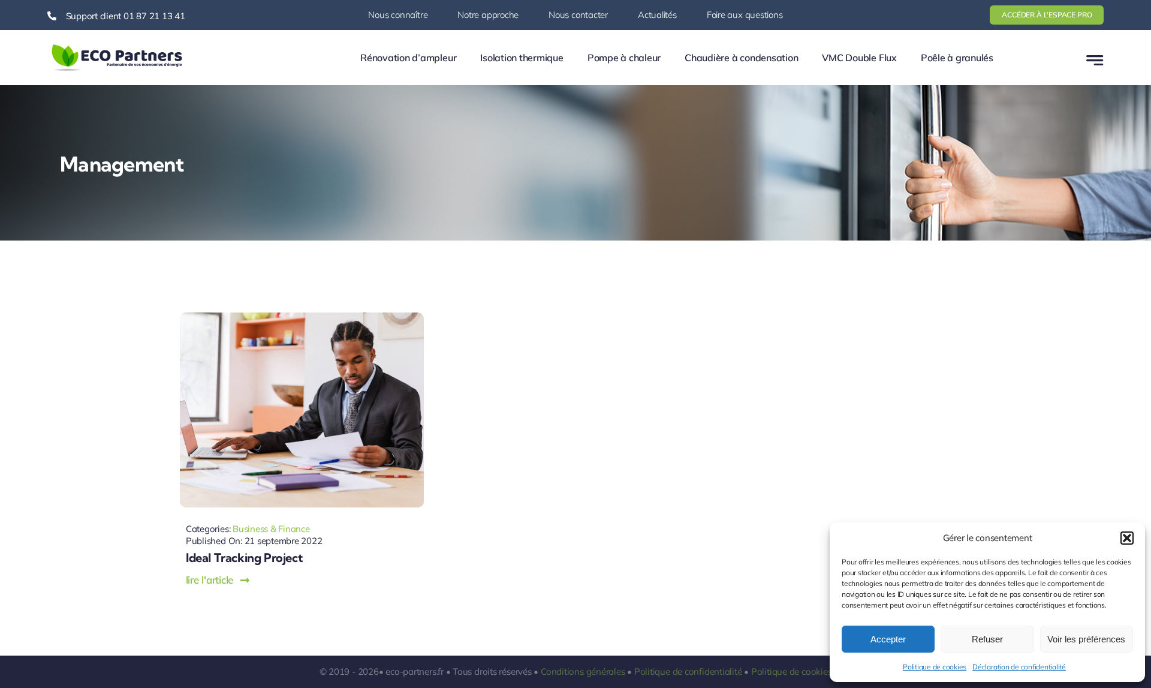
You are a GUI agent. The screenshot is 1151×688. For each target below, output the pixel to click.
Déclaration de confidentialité (1019, 666)
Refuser (987, 639)
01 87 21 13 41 (154, 16)
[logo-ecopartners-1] (117, 47)
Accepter (888, 639)
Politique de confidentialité (688, 671)
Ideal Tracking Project (244, 557)
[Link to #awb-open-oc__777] (1094, 60)
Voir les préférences (1086, 639)
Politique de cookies (934, 666)
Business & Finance (271, 528)
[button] (1127, 538)
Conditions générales (583, 671)
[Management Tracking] (302, 317)
